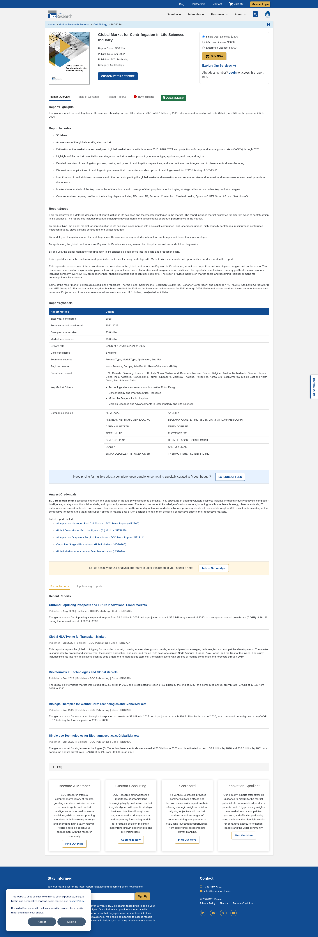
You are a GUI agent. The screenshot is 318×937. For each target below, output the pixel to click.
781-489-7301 (213, 886)
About (239, 14)
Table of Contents (88, 96)
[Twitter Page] (223, 913)
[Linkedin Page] (203, 913)
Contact (217, 3)
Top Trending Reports (89, 586)
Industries (195, 14)
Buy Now (217, 56)
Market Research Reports (74, 24)
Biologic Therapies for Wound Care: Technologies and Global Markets (97, 704)
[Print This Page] (268, 24)
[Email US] (213, 913)
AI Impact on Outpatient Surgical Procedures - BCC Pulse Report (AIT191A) (100, 537)
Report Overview (60, 96)
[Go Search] (255, 14)
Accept (42, 921)
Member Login (260, 4)
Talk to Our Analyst (214, 568)
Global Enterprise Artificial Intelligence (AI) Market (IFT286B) (91, 530)
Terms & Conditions (243, 903)
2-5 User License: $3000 (220, 42)
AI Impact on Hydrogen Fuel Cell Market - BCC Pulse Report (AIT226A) (97, 523)
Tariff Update (146, 96)
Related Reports (116, 96)
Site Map (224, 903)
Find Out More (74, 843)
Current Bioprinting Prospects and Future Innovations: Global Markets (98, 605)
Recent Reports (59, 586)
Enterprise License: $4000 (221, 47)
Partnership (198, 3)
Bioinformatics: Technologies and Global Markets (83, 672)
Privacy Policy (76, 900)
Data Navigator (175, 97)
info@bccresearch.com (217, 891)
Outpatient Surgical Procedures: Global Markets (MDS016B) (91, 544)
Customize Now (131, 839)
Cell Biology (100, 24)
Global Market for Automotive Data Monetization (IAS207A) (90, 551)
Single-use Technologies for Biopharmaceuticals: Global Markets (94, 735)
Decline (71, 921)
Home (51, 24)
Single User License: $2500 (222, 36)
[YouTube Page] (233, 913)
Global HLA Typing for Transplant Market (77, 636)
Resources (218, 14)
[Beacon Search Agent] (267, 14)
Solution (173, 14)
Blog (181, 3)
